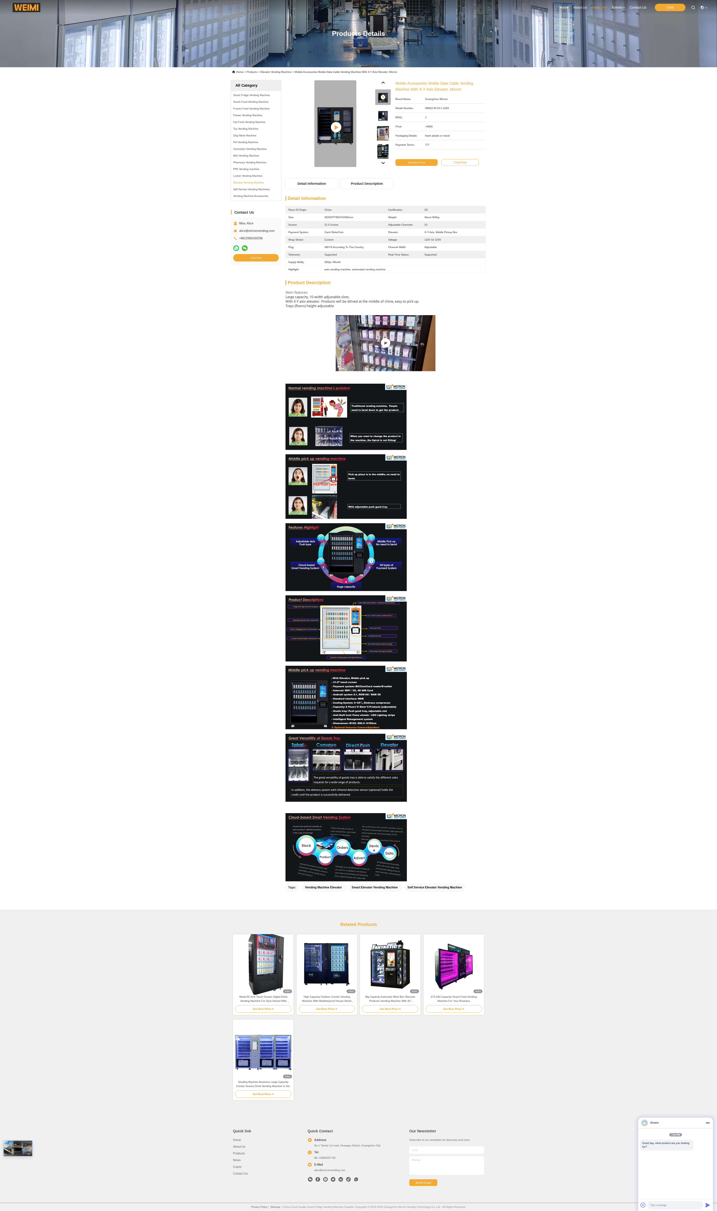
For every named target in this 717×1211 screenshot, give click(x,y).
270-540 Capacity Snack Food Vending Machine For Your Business (454, 998)
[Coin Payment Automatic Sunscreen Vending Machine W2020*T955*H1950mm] (385, 343)
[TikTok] (348, 1180)
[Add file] (643, 1205)
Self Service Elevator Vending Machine (434, 887)
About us (239, 1146)
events (617, 7)
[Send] (708, 1205)
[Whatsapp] (236, 248)
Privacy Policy (259, 1206)
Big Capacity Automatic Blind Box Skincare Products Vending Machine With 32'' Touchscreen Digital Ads (390, 999)
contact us (638, 7)
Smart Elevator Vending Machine (375, 887)
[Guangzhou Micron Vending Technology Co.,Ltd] (26, 7)
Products (252, 71)
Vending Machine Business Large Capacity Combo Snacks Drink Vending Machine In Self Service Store (263, 1084)
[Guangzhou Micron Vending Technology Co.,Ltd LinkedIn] (340, 1180)
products (598, 7)
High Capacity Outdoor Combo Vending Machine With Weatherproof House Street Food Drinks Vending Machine (326, 999)
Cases (237, 1166)
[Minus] (707, 1123)
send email (423, 1182)
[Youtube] (333, 1180)
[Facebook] (317, 1180)
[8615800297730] (356, 1180)
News (237, 1160)
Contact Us (240, 1173)
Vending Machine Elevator (323, 887)
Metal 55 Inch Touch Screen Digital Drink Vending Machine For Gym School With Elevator (263, 999)
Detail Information (311, 183)
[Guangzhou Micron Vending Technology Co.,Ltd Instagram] (325, 1180)
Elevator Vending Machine (275, 71)
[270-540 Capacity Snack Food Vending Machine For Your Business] (453, 964)
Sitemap (275, 1206)
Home (564, 7)
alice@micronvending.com (256, 230)
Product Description (367, 183)
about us (580, 7)
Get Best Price (416, 162)
